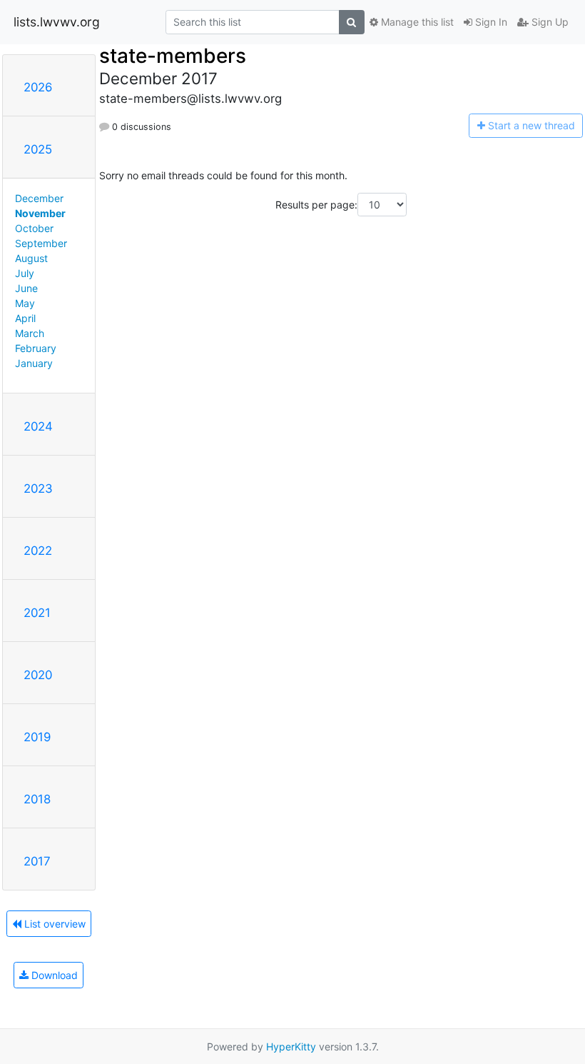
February (35, 348)
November (40, 213)
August (31, 258)
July (24, 273)
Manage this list (416, 22)
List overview (53, 924)
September (41, 243)
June (26, 288)
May (25, 303)
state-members (172, 56)
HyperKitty (291, 1046)
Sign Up (549, 22)
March (29, 333)
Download (53, 975)
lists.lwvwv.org (57, 21)
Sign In (489, 22)
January (34, 363)
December (39, 198)
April (25, 318)
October (34, 228)
